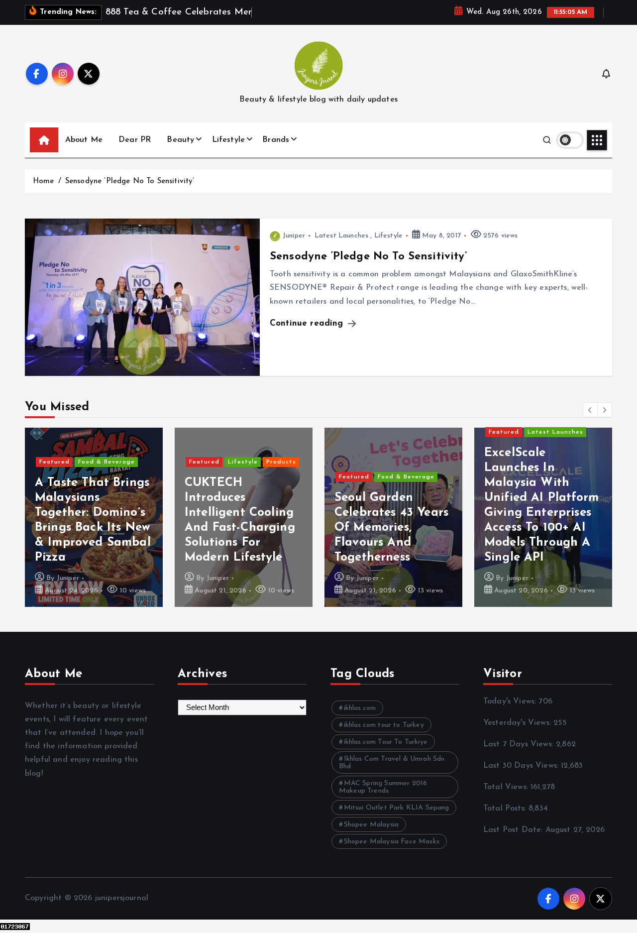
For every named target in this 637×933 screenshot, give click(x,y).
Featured (54, 462)
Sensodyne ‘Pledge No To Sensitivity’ (130, 181)
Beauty (180, 140)
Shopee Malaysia (371, 824)
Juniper (294, 235)
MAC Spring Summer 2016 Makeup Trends (383, 787)
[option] (94, 517)
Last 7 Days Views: (519, 744)
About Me (84, 140)
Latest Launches (341, 235)
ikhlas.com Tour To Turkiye (385, 742)
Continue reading (308, 323)
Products (281, 462)
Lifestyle (228, 140)
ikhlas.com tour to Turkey (384, 725)
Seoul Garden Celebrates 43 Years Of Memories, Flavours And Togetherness (391, 528)
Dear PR (134, 140)
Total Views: (507, 787)
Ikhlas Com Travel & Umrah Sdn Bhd (391, 762)
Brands (275, 140)
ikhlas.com (360, 708)
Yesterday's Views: (518, 723)
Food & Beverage (106, 462)
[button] (590, 409)
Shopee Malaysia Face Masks (391, 841)
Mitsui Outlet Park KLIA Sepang (396, 808)
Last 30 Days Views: (522, 766)
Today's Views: (510, 701)
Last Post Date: (514, 830)
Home (43, 181)
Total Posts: (506, 809)
